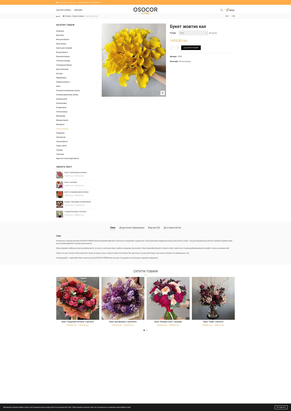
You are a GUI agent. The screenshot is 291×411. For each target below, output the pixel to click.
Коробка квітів (61, 99)
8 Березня (60, 31)
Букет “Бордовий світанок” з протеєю (78, 322)
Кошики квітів (61, 107)
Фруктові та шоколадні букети (67, 158)
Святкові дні (60, 137)
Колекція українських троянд (67, 95)
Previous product (227, 16)
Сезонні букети (62, 141)
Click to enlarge (163, 93)
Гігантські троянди (63, 61)
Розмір (173, 33)
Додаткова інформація (131, 227)
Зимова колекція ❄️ (63, 82)
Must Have (60, 35)
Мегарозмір (60, 116)
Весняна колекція (63, 56)
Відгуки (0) (154, 227)
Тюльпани (60, 154)
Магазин (78, 10)
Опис (112, 227)
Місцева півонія (62, 120)
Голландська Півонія (64, 65)
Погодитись (281, 407)
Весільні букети (62, 52)
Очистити (214, 33)
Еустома (59, 73)
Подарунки (60, 133)
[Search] (222, 10)
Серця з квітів (61, 146)
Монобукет (60, 124)
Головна (68, 16)
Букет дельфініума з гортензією (123, 322)
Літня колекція (61, 112)
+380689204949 (83, 2)
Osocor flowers (63, 10)
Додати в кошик (191, 48)
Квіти (58, 86)
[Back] (58, 16)
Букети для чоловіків (64, 48)
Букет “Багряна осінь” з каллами (168, 322)
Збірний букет (61, 78)
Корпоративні (61, 103)
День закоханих (62, 69)
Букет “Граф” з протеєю (213, 322)
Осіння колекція (77, 16)
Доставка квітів (172, 227)
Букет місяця (61, 44)
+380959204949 (95, 2)
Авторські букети (62, 39)
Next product (233, 16)
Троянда (59, 150)
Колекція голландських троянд (68, 90)
